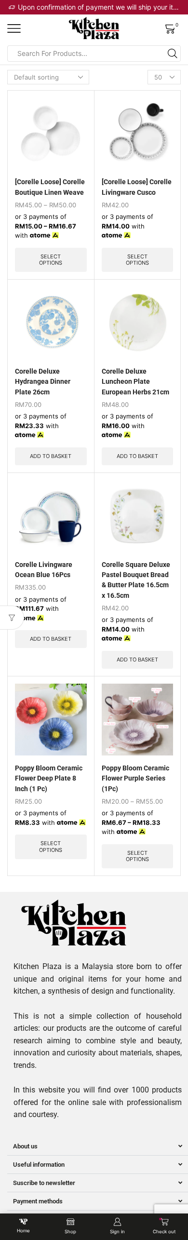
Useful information (39, 1164)
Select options (50, 259)
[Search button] (172, 53)
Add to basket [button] (50, 456)
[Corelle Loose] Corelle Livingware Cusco (137, 187)
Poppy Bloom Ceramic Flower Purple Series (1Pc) (135, 778)
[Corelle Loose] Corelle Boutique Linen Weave (50, 187)
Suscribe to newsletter (44, 1182)
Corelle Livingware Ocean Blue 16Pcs (43, 570)
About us (25, 1146)
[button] (97, 1146)
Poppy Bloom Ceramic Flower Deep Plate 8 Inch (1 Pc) (48, 778)
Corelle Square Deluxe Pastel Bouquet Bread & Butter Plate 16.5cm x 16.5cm (136, 580)
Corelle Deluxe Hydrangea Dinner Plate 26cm (42, 381)
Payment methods (38, 1201)
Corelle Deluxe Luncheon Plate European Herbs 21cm (135, 381)
